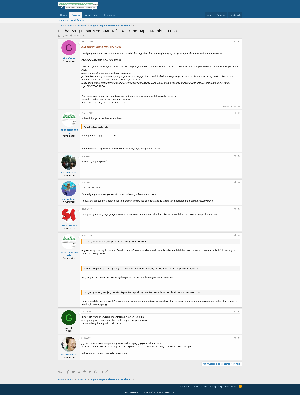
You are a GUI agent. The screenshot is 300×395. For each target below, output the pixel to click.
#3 (239, 155)
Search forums (77, 20)
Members (109, 14)
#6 (239, 235)
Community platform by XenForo (150, 392)
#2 (239, 113)
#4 (239, 182)
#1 (239, 41)
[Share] (235, 41)
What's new (91, 14)
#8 (239, 338)
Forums (75, 14)
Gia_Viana (64, 35)
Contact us (185, 386)
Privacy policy (216, 386)
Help (227, 386)
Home (63, 14)
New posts (63, 20)
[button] (100, 15)
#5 (239, 209)
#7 (239, 311)
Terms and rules (200, 386)
